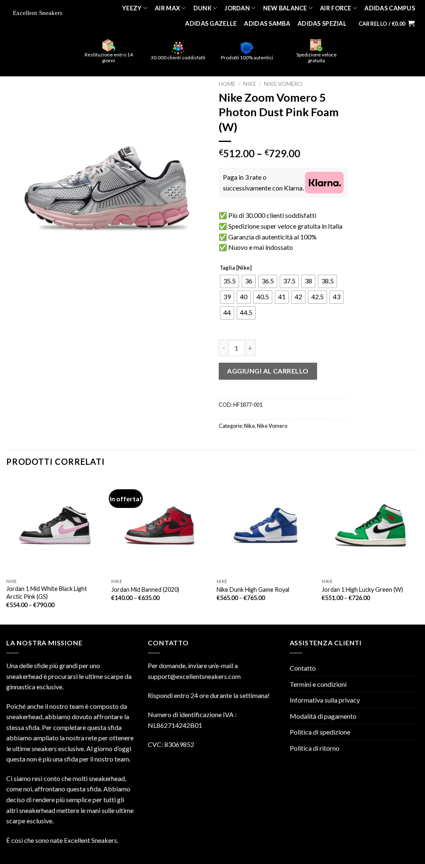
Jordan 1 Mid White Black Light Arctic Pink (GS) (46, 592)
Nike (249, 84)
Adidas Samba (267, 23)
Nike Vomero (283, 84)
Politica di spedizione (320, 732)
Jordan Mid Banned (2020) (145, 589)
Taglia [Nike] (236, 268)
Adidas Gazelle (211, 23)
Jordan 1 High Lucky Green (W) (362, 589)
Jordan (237, 8)
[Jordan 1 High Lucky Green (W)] (370, 525)
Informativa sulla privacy (325, 700)
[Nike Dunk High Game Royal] (265, 525)
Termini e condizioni (318, 684)
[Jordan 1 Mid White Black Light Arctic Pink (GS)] (54, 525)
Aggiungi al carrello (268, 371)
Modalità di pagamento (323, 716)
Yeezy (132, 8)
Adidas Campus (389, 8)
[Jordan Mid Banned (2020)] (159, 525)
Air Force (336, 8)
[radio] (229, 281)
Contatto (303, 668)
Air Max (167, 8)
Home (227, 84)
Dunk (202, 8)
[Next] (418, 549)
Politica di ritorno (315, 748)
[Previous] (6, 549)
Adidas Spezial (322, 23)
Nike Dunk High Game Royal (253, 589)
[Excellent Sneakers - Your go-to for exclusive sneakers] (39, 13)
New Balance (285, 8)
